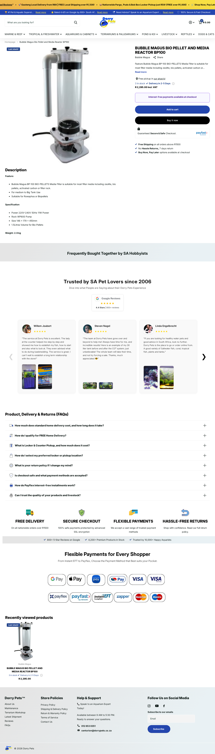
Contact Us (46, 721)
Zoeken (75, 22)
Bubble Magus (142, 57)
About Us (9, 704)
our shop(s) (159, 78)
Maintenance (11, 708)
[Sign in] (192, 22)
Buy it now (172, 120)
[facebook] (164, 706)
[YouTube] (156, 706)
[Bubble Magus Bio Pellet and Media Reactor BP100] (24, 641)
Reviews (9, 721)
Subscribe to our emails (160, 712)
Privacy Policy (48, 704)
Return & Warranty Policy (53, 713)
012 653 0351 (88, 726)
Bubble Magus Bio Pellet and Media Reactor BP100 (24, 670)
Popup (173, 83)
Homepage (10, 42)
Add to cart (172, 109)
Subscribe (159, 729)
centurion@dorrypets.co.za (96, 730)
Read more (41, 12)
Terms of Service (49, 717)
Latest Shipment (13, 716)
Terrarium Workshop (15, 712)
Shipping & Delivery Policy (54, 709)
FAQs (7, 725)
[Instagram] (149, 706)
